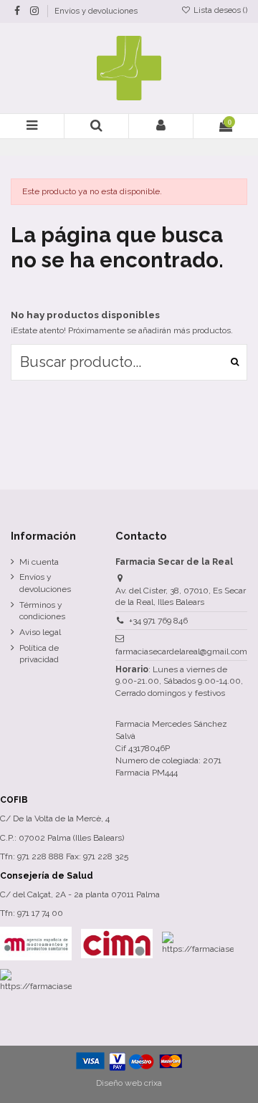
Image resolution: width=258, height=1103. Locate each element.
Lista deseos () (219, 10)
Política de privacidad (39, 654)
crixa (153, 1083)
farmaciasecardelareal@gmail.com (181, 651)
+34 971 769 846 (158, 621)
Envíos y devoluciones (96, 11)
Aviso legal (40, 632)
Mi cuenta (39, 562)
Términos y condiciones (42, 611)
